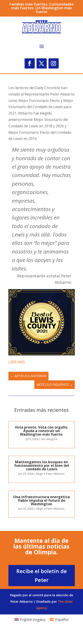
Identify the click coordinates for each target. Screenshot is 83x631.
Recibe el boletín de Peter (41, 575)
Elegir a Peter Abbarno (50, 474)
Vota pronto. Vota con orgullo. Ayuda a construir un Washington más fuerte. (41, 431)
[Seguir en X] (42, 63)
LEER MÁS (16, 362)
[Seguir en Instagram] (53, 63)
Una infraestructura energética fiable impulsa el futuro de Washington (41, 500)
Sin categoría (49, 439)
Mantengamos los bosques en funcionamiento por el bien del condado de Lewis (41, 465)
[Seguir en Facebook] (30, 63)
